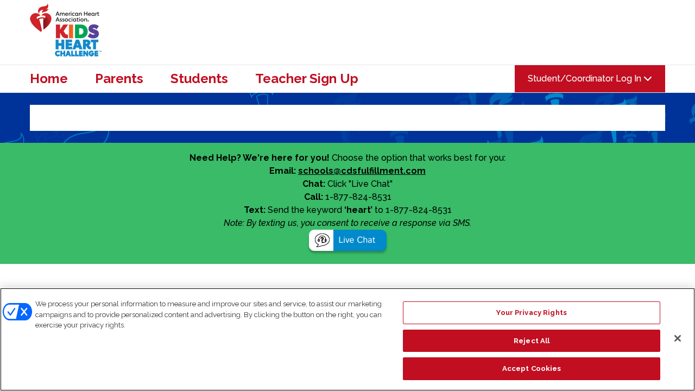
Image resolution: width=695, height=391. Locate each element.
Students (199, 78)
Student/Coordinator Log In (585, 78)
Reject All (531, 341)
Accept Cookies (531, 368)
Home (49, 78)
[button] (348, 242)
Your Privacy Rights (531, 312)
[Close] (678, 338)
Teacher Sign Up (306, 78)
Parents (119, 78)
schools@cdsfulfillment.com (362, 171)
